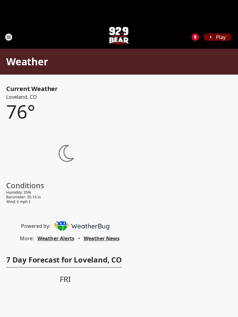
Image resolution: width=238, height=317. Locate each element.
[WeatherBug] (81, 226)
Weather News (102, 238)
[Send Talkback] (195, 37)
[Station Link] (119, 37)
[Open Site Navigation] (8, 37)
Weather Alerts (55, 238)
